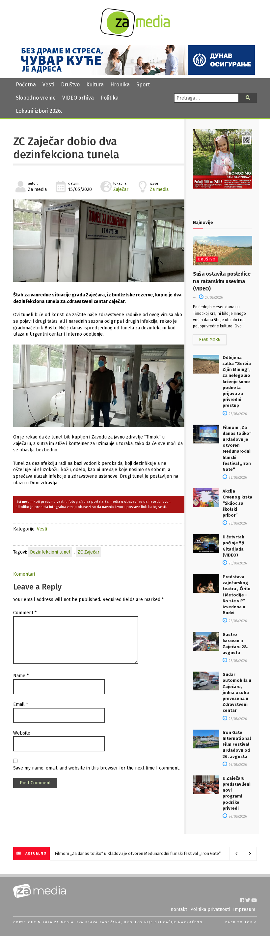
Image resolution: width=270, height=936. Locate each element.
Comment (25, 613)
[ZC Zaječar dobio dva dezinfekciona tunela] (98, 240)
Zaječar (120, 189)
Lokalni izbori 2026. (39, 111)
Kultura (95, 84)
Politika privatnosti (210, 909)
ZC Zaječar (88, 552)
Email (20, 704)
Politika (109, 98)
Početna (26, 84)
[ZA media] (135, 35)
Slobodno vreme (36, 98)
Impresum (244, 909)
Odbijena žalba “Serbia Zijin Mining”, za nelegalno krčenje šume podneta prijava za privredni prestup (237, 381)
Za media (159, 189)
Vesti (48, 84)
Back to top (239, 922)
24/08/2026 (237, 765)
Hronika (120, 84)
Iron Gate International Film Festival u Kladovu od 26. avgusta (237, 744)
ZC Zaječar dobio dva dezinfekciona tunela (66, 148)
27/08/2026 (213, 298)
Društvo (70, 84)
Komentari (24, 574)
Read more (209, 339)
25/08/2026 (237, 661)
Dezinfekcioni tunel (50, 552)
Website (21, 733)
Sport (143, 84)
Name (21, 676)
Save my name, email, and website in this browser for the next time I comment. (96, 768)
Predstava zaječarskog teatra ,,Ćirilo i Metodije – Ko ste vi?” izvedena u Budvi (237, 594)
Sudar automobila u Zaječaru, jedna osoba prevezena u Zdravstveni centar (237, 692)
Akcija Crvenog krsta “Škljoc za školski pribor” (237, 503)
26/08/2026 (237, 414)
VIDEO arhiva (78, 98)
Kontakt (179, 909)
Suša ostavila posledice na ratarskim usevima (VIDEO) (222, 281)
